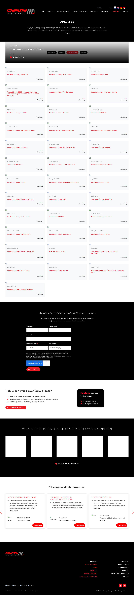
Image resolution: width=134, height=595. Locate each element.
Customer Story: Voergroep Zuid (20, 199)
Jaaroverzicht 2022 (56, 217)
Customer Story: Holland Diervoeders (64, 182)
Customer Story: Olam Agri (60, 234)
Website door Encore (23, 591)
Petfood (93, 570)
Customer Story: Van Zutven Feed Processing (104, 252)
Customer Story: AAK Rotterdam (62, 165)
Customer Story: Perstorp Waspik (20, 251)
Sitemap (126, 591)
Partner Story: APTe (57, 251)
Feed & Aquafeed (90, 574)
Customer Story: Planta (100, 234)
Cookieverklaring (117, 591)
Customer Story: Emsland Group (104, 130)
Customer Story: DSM (57, 199)
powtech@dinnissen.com (90, 404)
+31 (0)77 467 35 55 (89, 401)
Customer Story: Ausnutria (101, 217)
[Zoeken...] (111, 8)
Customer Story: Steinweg (17, 147)
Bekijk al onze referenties (68, 463)
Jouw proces (123, 564)
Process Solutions (63, 11)
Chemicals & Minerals (88, 577)
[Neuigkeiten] (121, 8)
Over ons (50, 11)
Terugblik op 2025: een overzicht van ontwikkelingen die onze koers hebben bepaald (23, 93)
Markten (93, 11)
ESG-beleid (98, 591)
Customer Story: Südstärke (102, 165)
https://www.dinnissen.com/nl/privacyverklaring (38, 356)
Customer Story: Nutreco (59, 113)
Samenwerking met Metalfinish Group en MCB (107, 271)
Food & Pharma (91, 564)
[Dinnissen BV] (20, 11)
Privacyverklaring (107, 591)
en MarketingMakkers (34, 591)
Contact (126, 11)
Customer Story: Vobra (100, 182)
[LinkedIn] (124, 585)
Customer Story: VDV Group (18, 270)
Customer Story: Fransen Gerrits (104, 92)
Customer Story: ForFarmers (18, 217)
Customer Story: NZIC (99, 75)
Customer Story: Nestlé (58, 270)
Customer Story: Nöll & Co (17, 75)
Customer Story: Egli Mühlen (18, 234)
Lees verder (37, 525)
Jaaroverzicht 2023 (14, 165)
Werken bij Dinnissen (120, 574)
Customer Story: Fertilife (17, 113)
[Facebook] (120, 585)
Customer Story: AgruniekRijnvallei (21, 130)
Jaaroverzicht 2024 (98, 113)
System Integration (79, 11)
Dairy (95, 567)
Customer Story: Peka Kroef (60, 75)
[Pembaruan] (124, 8)
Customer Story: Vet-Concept (61, 92)
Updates (116, 11)
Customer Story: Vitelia (16, 182)
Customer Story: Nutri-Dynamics (62, 147)
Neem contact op (15, 407)
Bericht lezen (18, 57)
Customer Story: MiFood (100, 147)
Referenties (104, 11)
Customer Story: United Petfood (20, 290)
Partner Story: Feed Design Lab (61, 130)
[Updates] (115, 8)
